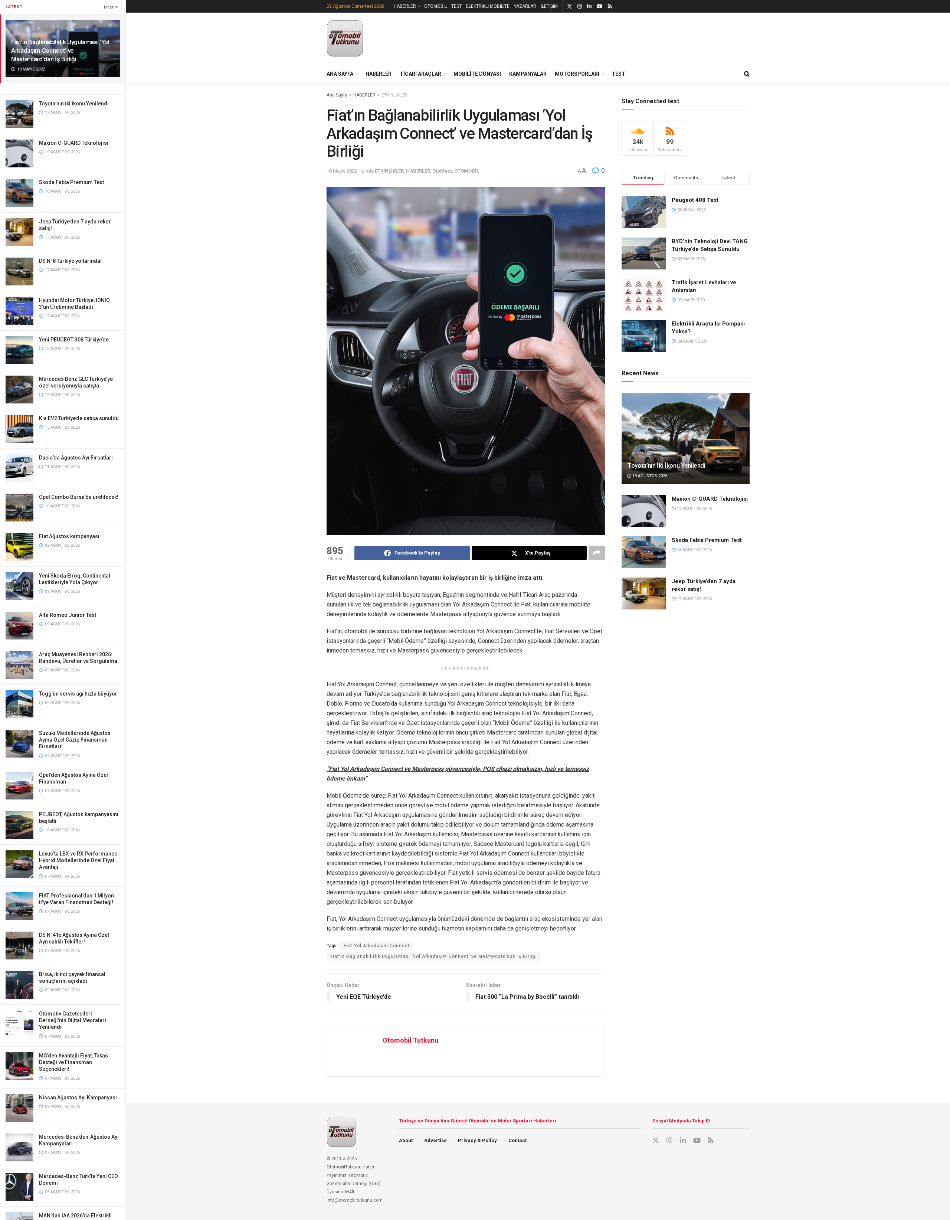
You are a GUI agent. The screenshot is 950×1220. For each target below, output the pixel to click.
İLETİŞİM (549, 6)
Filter (109, 7)
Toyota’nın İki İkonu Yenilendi (74, 104)
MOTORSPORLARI (577, 74)
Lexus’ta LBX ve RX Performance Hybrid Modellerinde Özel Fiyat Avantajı (78, 860)
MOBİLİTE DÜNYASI (477, 74)
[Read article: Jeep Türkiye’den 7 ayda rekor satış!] (644, 593)
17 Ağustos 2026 (694, 598)
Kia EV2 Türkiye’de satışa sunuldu (79, 418)
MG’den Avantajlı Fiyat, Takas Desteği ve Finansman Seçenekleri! (73, 1062)
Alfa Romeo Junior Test (67, 615)
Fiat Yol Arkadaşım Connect (377, 945)
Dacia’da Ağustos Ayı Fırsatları (76, 458)
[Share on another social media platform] (597, 553)
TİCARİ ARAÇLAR (420, 74)
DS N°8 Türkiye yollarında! (70, 261)
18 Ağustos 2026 (694, 549)
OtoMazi (442, 171)
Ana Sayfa (337, 95)
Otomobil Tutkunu (410, 1040)
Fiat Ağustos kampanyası (69, 536)
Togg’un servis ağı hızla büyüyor (78, 694)
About (406, 1140)
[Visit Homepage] (345, 38)
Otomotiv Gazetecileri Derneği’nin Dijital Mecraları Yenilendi (72, 1020)
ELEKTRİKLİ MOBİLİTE (488, 6)
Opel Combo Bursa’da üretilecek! (78, 497)
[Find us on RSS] (610, 6)
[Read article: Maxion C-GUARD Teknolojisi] (644, 511)
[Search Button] (747, 74)
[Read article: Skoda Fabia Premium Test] (644, 552)
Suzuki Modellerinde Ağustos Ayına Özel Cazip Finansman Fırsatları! (75, 739)
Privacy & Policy (477, 1140)
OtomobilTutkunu (344, 1167)
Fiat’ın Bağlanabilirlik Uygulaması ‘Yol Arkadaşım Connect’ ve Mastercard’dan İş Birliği (60, 50)
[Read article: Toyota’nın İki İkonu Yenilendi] (686, 438)
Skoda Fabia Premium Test (71, 182)
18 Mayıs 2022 (342, 171)
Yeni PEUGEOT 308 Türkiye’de (74, 340)
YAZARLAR (525, 6)
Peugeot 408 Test (695, 200)
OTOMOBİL (435, 6)
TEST (456, 6)
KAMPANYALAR (528, 74)
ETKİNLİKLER (394, 95)
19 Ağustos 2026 (649, 476)
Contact (517, 1140)
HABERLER (405, 6)
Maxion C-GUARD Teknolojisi (73, 143)
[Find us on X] (569, 6)
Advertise (435, 1140)
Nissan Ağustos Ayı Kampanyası (78, 1097)
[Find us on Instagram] (579, 6)
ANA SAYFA (340, 74)
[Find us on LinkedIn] (589, 6)
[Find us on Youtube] (600, 6)
